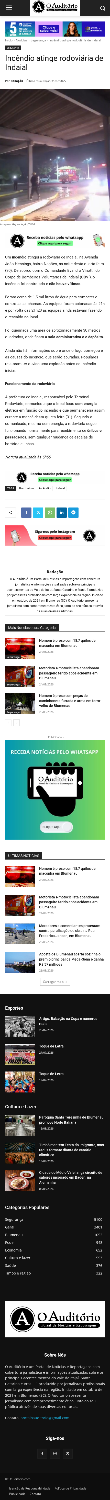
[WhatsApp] (50, 512)
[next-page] (16, 722)
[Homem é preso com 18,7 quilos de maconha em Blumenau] (20, 648)
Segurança (38, 40)
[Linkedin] (62, 512)
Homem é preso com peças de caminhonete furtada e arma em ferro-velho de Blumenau (70, 701)
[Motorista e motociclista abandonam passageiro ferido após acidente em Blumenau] (20, 676)
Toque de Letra (51, 1046)
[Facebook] (26, 512)
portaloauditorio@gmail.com (44, 1417)
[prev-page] (8, 722)
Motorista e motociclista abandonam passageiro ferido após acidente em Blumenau (69, 673)
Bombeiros (26, 488)
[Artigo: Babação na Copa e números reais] (20, 1026)
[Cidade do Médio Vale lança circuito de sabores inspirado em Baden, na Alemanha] (20, 1180)
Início (9, 40)
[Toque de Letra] (20, 1054)
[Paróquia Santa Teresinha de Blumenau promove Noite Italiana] (20, 1125)
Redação (17, 81)
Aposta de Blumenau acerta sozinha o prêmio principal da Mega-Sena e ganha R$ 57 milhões (71, 959)
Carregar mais (53, 981)
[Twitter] (38, 512)
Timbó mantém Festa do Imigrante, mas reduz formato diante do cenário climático (71, 1150)
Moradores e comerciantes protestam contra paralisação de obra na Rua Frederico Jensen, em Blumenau (69, 931)
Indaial (60, 488)
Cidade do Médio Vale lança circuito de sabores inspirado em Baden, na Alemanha (70, 1177)
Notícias (21, 40)
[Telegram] (73, 512)
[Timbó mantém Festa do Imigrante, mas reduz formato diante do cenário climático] (20, 1153)
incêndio (45, 488)
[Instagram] (55, 1454)
